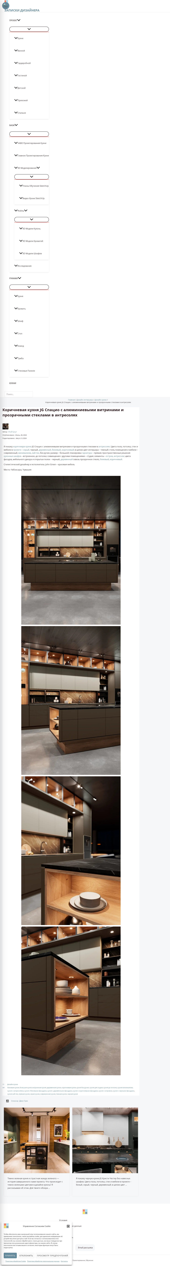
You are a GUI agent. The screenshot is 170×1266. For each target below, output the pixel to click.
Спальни (22, 112)
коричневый (68, 449)
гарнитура (87, 453)
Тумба (21, 358)
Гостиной (22, 75)
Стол (20, 333)
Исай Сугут (12, 432)
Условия (63, 1220)
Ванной (21, 50)
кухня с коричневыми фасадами (85, 1091)
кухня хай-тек (12, 1094)
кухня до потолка (110, 1087)
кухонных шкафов (12, 456)
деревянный (45, 449)
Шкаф (20, 321)
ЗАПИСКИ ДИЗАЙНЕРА (21, 10)
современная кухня (47, 1094)
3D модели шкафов (32, 253)
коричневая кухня (69, 1087)
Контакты (64, 1261)
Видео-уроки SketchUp (34, 198)
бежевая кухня (13, 1087)
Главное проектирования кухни (33, 155)
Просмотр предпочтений (52, 1255)
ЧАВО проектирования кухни (32, 143)
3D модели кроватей (33, 241)
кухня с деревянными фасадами (59, 1091)
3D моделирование (27, 168)
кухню (28, 446)
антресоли (119, 456)
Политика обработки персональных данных (43, 1261)
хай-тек (35, 453)
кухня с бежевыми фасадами (35, 1091)
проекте (17, 449)
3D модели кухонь (32, 228)
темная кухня (61, 1094)
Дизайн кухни (12, 1084)
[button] (68, 1226)
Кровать (22, 308)
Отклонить (26, 1255)
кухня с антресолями (15, 1091)
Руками (13, 278)
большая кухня (26, 1087)
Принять (10, 1255)
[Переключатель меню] (29, 29)
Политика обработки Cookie (15, 1261)
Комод (21, 346)
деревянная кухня (54, 1087)
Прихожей (23, 100)
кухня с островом (105, 1091)
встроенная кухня (39, 1087)
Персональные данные (70, 1226)
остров (109, 456)
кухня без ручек (83, 1087)
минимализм (24, 453)
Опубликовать (66, 1237)
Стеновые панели (26, 370)
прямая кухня (24, 1094)
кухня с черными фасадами (123, 1091)
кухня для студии (96, 1087)
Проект (13, 20)
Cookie (62, 1231)
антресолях (104, 446)
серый (26, 449)
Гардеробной (24, 63)
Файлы (21, 210)
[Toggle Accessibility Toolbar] (6, 6)
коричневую (19, 446)
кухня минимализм (125, 1087)
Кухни (20, 38)
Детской (22, 88)
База (12, 125)
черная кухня (72, 1094)
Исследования (24, 266)
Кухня (20, 296)
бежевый (56, 449)
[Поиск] (31, 394)
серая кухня (34, 1094)
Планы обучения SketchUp (36, 186)
